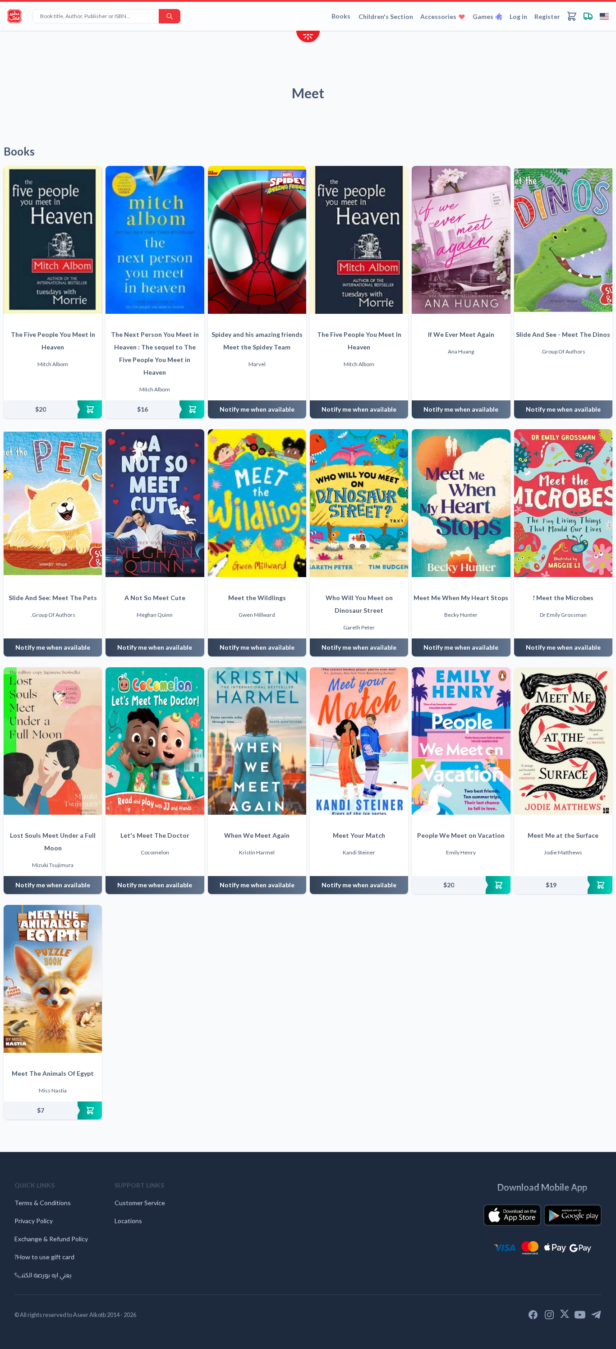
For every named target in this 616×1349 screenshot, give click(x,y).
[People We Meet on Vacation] (461, 741)
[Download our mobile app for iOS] (512, 1215)
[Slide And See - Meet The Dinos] (563, 240)
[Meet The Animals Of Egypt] (53, 979)
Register (547, 16)
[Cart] (571, 16)
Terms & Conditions (42, 1203)
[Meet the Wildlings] (257, 503)
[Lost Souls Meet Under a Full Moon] (53, 741)
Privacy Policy (33, 1221)
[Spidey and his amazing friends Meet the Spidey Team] (257, 240)
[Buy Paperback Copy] (53, 409)
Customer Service (140, 1203)
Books (340, 16)
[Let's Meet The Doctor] (155, 741)
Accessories (438, 16)
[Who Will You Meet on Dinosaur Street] (359, 503)
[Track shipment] (588, 16)
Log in (518, 16)
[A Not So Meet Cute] (155, 503)
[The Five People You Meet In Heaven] (53, 240)
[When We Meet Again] (257, 741)
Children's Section (386, 16)
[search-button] (169, 16)
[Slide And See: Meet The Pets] (53, 503)
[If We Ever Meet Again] (461, 240)
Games (483, 16)
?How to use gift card (44, 1257)
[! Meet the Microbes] (563, 503)
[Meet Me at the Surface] (563, 741)
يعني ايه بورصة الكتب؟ (43, 1275)
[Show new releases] (308, 38)
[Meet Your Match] (359, 741)
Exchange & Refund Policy (51, 1239)
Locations (128, 1221)
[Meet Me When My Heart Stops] (461, 503)
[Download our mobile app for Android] (573, 1215)
